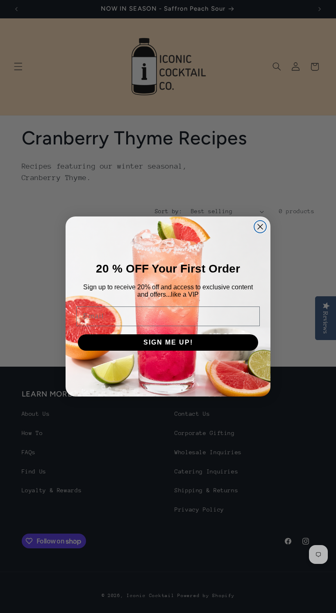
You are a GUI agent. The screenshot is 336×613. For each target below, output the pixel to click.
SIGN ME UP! (168, 342)
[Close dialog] (260, 227)
